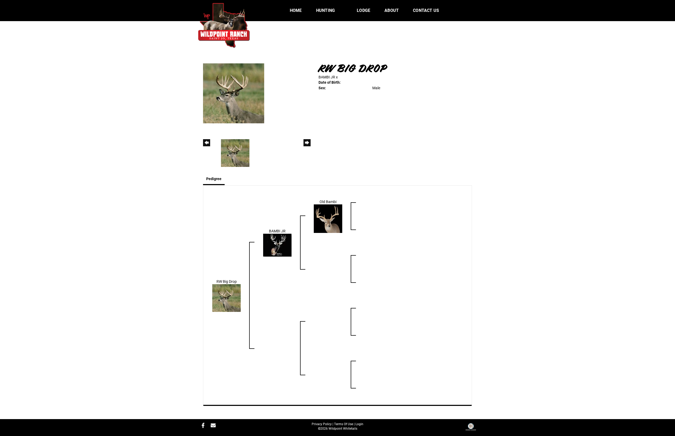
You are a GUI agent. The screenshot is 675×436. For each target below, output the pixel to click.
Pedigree (213, 178)
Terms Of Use (343, 424)
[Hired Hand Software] (471, 429)
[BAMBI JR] (277, 244)
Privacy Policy (322, 424)
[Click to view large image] (233, 92)
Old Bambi (328, 201)
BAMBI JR (327, 76)
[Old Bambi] (328, 218)
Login (359, 424)
